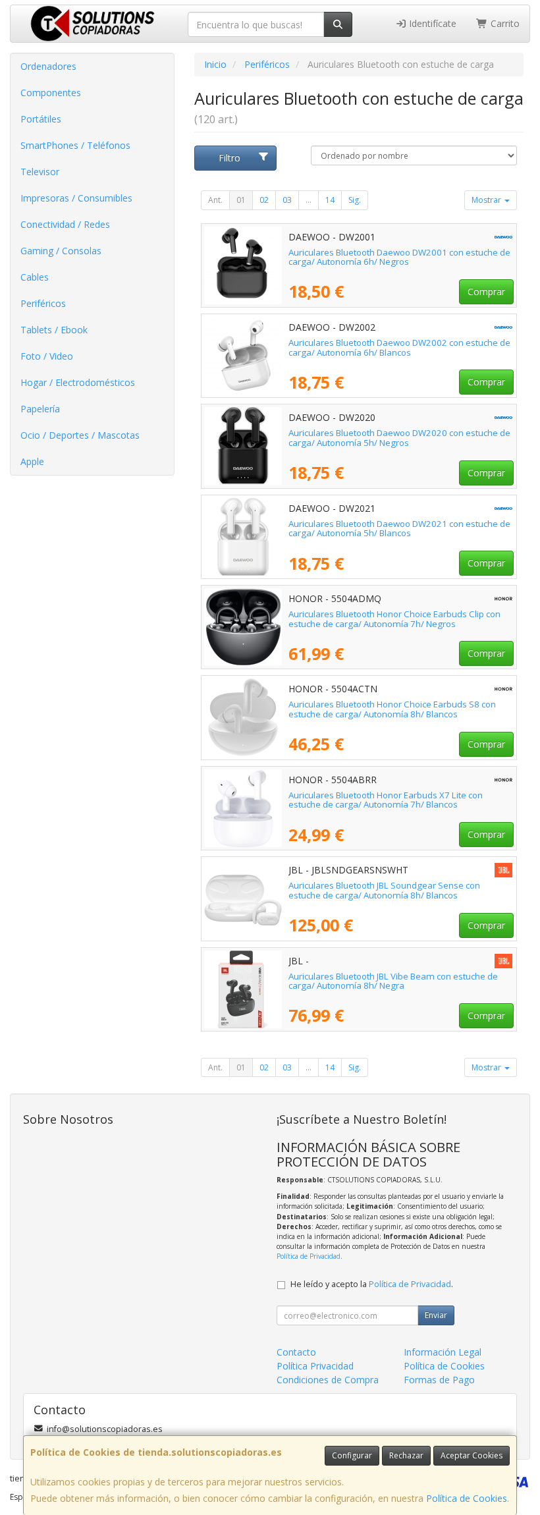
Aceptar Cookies (471, 1455)
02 (264, 200)
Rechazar (406, 1455)
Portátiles (40, 119)
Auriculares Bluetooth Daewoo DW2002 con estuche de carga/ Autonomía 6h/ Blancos (399, 347)
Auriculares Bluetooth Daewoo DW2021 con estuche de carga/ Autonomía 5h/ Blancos (399, 528)
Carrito (504, 23)
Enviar (436, 1315)
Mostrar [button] (487, 200)
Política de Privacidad (308, 1256)
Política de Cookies (466, 1498)
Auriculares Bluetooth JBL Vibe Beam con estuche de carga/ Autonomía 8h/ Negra (393, 981)
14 (330, 200)
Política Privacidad (315, 1366)
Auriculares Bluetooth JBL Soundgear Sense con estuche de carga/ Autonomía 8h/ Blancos (384, 890)
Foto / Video (46, 356)
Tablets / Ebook (54, 329)
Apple (32, 461)
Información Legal (442, 1352)
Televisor (39, 171)
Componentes (50, 92)
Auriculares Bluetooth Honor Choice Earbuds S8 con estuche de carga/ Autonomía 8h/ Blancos (392, 709)
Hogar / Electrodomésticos (77, 382)
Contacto (296, 1352)
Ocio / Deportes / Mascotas (80, 435)
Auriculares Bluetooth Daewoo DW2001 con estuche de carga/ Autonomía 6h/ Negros (399, 257)
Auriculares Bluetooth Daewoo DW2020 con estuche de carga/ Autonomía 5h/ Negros (399, 438)
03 (287, 200)
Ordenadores (48, 66)
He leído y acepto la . (371, 1284)
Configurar (352, 1455)
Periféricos (43, 303)
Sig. (354, 200)
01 (241, 200)
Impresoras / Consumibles (76, 198)
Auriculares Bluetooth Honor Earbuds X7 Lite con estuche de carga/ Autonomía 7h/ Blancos (385, 800)
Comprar (486, 291)
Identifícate (431, 23)
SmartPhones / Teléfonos (75, 145)
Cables (34, 277)
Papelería (40, 408)
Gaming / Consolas (60, 250)
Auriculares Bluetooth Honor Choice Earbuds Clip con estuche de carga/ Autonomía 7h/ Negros (394, 619)
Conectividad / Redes (65, 224)
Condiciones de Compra (328, 1379)
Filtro (229, 158)
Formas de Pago (439, 1379)
